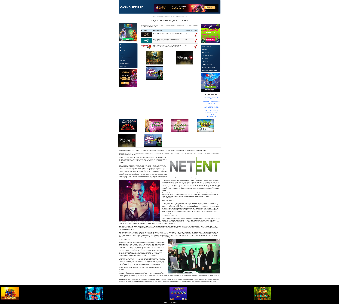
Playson (122, 60)
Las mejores (205, 52)
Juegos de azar (124, 63)
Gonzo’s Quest (154, 58)
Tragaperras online (207, 55)
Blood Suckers (184, 58)
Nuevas (204, 49)
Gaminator (123, 48)
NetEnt (122, 54)
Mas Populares (206, 46)
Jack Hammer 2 (154, 73)
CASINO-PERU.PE (131, 7)
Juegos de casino (207, 64)
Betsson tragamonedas (208, 67)
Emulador (205, 58)
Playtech (122, 51)
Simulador (205, 61)
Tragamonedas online (126, 57)
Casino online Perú (157, 16)
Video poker (123, 66)
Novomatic (123, 44)
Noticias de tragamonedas (209, 70)
